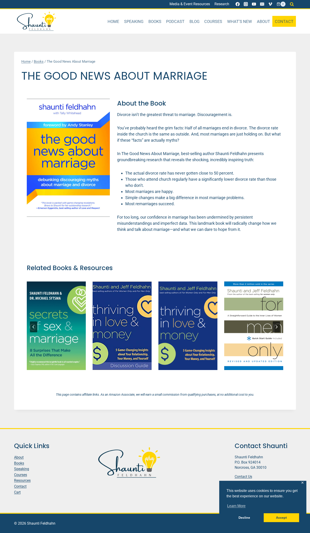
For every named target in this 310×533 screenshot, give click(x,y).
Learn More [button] (236, 506)
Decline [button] (244, 517)
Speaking (133, 21)
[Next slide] (276, 326)
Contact (284, 21)
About (263, 21)
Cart (17, 492)
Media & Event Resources (190, 4)
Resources (22, 480)
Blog (194, 21)
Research (221, 4)
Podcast (175, 21)
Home (113, 21)
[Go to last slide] (33, 326)
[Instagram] (246, 4)
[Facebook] (238, 4)
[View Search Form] (292, 4)
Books (154, 21)
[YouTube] (254, 4)
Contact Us (243, 476)
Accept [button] (281, 517)
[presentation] (56, 325)
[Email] (262, 4)
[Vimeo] (270, 4)
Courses (213, 21)
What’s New (239, 21)
